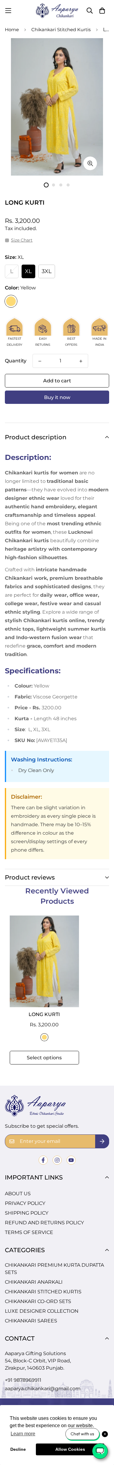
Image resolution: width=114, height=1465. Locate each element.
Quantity (15, 361)
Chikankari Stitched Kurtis (61, 29)
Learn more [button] (23, 1433)
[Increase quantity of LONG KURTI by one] (81, 361)
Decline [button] (18, 1449)
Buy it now (57, 397)
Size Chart (22, 240)
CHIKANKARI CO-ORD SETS (38, 1301)
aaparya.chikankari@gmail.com (43, 1388)
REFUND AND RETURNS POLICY (44, 1223)
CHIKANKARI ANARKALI (34, 1282)
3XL (47, 271)
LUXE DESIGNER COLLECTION (41, 1311)
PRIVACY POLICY (25, 1203)
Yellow (11, 301)
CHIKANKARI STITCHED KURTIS (43, 1292)
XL (28, 271)
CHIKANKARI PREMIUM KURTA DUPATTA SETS (54, 1268)
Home (12, 29)
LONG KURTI (44, 1014)
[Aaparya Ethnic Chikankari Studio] (57, 10)
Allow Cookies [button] (70, 1449)
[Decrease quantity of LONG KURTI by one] (40, 361)
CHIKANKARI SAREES (31, 1321)
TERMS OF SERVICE (29, 1232)
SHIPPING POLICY (26, 1213)
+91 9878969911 (23, 1380)
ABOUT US (18, 1193)
